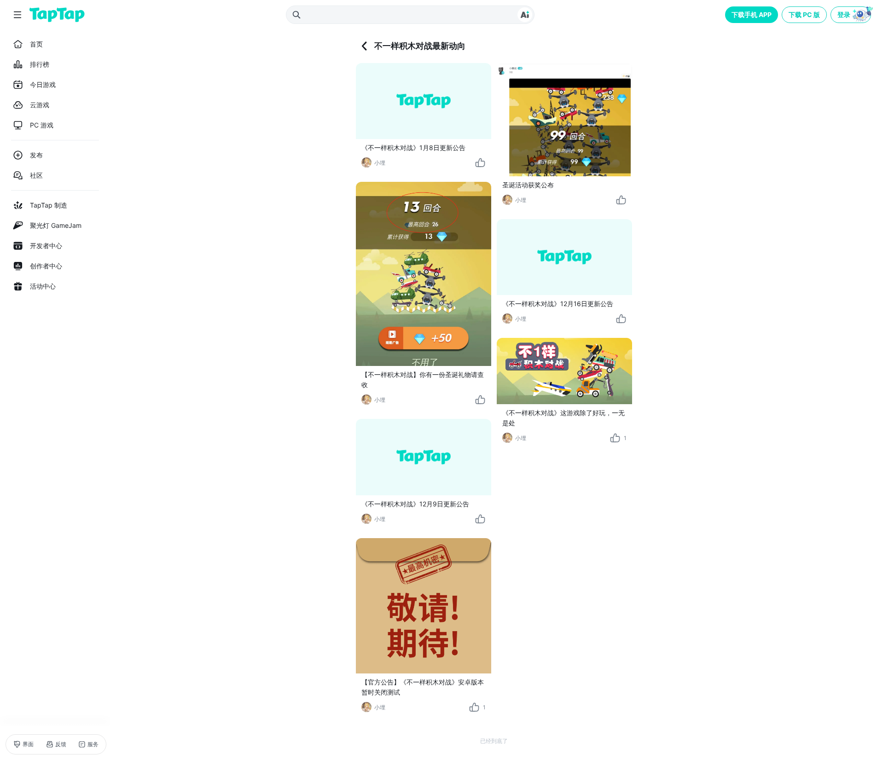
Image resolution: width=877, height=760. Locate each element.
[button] (852, 14)
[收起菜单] (17, 14)
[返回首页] (57, 14)
